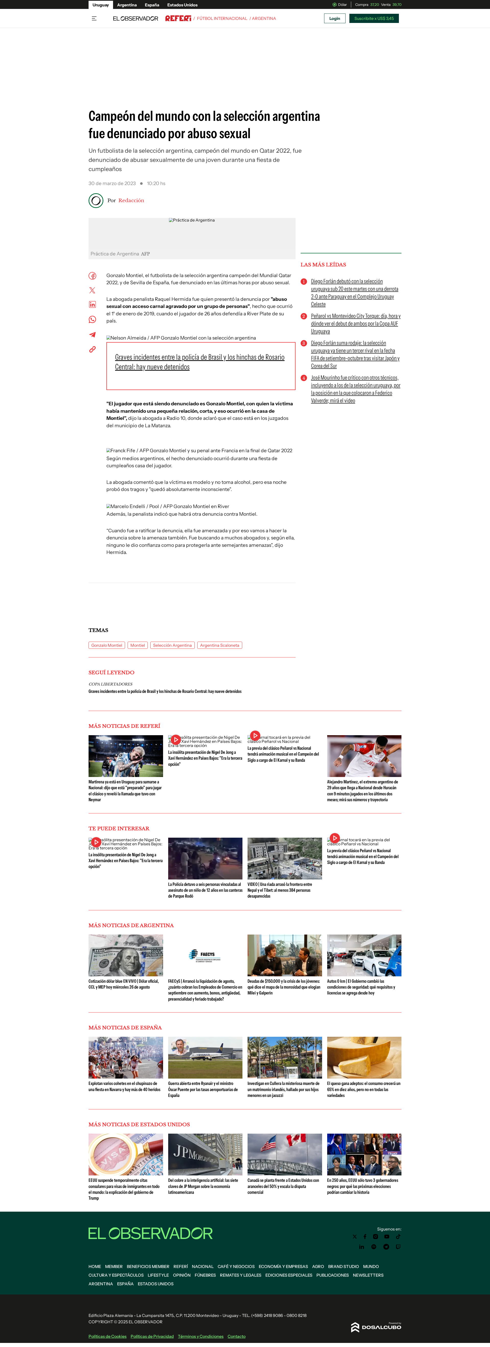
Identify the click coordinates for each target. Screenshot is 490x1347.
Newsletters (368, 1275)
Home (95, 1266)
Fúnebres (205, 1275)
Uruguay (101, 4)
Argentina (127, 4)
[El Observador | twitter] (355, 1237)
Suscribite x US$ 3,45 (374, 18)
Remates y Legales (240, 1275)
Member (114, 1266)
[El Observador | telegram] (386, 1247)
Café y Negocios (236, 1266)
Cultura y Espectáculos (116, 1275)
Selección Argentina (172, 645)
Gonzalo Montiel (106, 645)
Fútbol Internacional (222, 18)
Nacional (203, 1266)
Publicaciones (332, 1275)
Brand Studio (343, 1266)
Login (334, 18)
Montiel (137, 645)
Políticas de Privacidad (152, 1336)
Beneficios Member (148, 1266)
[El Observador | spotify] (374, 1247)
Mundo (371, 1266)
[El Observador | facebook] (365, 1237)
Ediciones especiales (288, 1275)
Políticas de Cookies (108, 1336)
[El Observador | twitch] (398, 1247)
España (152, 4)
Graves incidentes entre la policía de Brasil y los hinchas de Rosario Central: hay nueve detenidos (165, 691)
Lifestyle (158, 1275)
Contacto (237, 1336)
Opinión (182, 1275)
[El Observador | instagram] (375, 1237)
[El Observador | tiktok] (398, 1237)
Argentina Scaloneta (219, 645)
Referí (181, 1266)
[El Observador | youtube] (386, 1237)
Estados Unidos (182, 4)
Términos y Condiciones (201, 1336)
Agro (318, 1266)
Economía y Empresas (283, 1266)
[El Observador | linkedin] (362, 1247)
